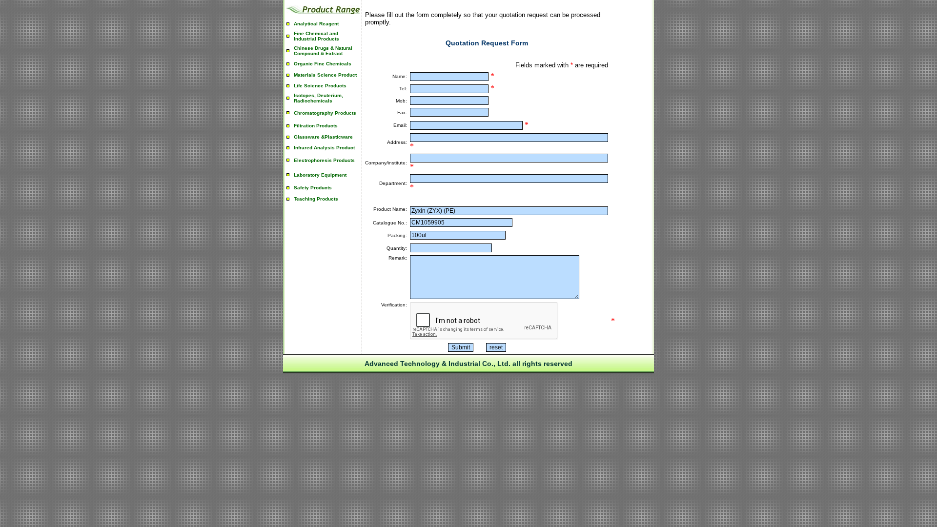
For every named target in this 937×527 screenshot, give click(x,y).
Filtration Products (316, 125)
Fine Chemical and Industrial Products (316, 36)
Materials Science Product (325, 75)
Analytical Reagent (316, 23)
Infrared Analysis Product (324, 147)
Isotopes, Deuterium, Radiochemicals (318, 98)
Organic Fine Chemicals (322, 63)
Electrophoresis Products (324, 160)
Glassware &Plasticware (323, 137)
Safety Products (313, 187)
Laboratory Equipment (320, 175)
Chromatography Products (325, 113)
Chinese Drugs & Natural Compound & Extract (323, 50)
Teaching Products (316, 199)
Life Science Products (320, 85)
